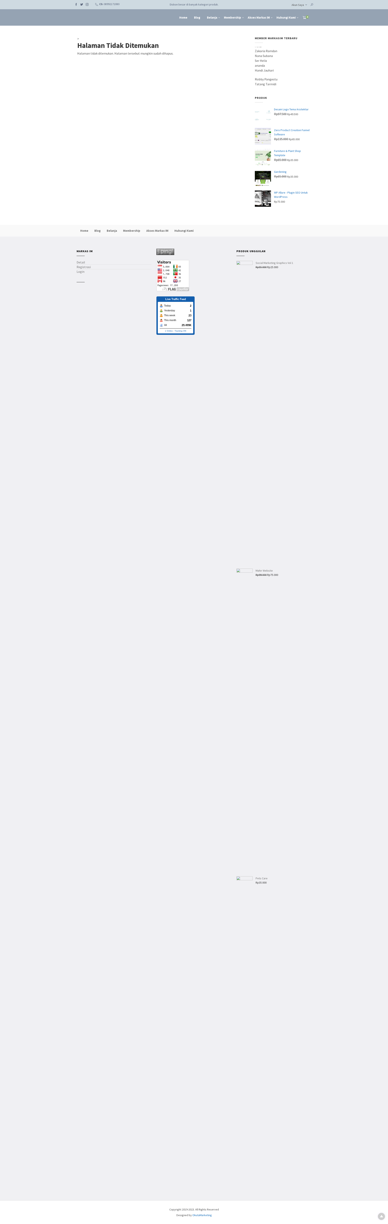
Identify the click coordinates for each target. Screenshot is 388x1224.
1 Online (169, 331)
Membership (232, 17)
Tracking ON (180, 331)
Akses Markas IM (259, 17)
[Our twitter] (81, 4)
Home (183, 17)
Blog (197, 17)
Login (80, 272)
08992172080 (111, 4)
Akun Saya (298, 5)
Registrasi (84, 267)
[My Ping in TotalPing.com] (165, 251)
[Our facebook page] (76, 4)
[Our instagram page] (87, 4)
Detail (81, 262)
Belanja (212, 17)
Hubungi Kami (286, 17)
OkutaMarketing (202, 1215)
